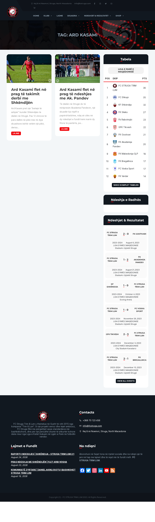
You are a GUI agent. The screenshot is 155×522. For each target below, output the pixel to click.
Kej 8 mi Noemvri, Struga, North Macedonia (53, 3)
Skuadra (72, 16)
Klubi (46, 16)
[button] (50, 16)
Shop (118, 16)
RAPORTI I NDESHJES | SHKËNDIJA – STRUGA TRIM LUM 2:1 (42, 454)
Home (36, 16)
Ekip (115, 78)
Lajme (60, 16)
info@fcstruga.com (82, 3)
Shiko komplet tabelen (126, 185)
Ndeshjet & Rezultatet (96, 16)
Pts (144, 78)
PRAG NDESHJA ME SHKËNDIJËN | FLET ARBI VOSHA (39, 462)
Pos (107, 78)
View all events (125, 381)
